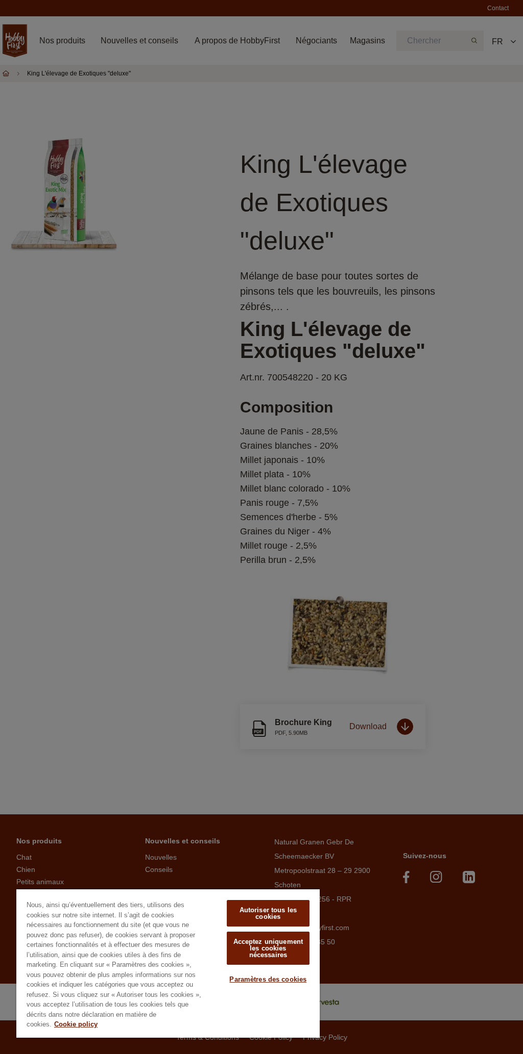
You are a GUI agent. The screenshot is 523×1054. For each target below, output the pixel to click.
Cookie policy (76, 1024)
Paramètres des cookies (267, 979)
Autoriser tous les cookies (268, 913)
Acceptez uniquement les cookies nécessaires (268, 948)
